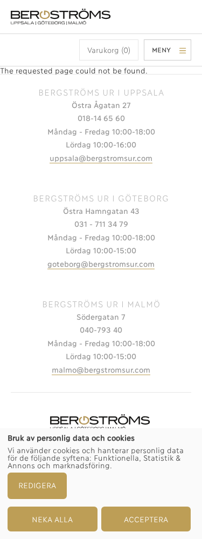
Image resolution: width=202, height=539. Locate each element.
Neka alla (52, 518)
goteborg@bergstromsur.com (101, 263)
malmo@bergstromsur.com (101, 369)
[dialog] (101, 483)
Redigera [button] (37, 484)
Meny (161, 49)
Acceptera (146, 518)
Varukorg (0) (108, 49)
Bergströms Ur (62, 17)
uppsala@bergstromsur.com (101, 157)
